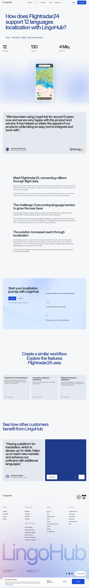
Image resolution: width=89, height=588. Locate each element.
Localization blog (73, 511)
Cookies (49, 529)
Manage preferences (50, 581)
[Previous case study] (75, 477)
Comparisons (72, 516)
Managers (27, 511)
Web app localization (30, 530)
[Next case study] (82, 477)
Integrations (5, 514)
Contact (49, 526)
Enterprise (27, 519)
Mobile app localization (30, 532)
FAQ (70, 524)
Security (5, 519)
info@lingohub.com (31, 571)
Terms (48, 519)
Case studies (72, 514)
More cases (52, 477)
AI (37, 2)
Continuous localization (30, 540)
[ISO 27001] (84, 497)
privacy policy (9, 584)
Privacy (48, 521)
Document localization (30, 537)
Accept (78, 581)
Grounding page (50, 531)
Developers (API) (73, 521)
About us (49, 511)
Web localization (29, 527)
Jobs (48, 514)
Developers (27, 514)
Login (73, 2)
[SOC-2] (78, 497)
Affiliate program (51, 516)
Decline (65, 581)
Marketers (27, 516)
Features (5, 511)
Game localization (29, 535)
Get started (82, 2)
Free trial (12, 298)
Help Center (71, 519)
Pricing (50, 2)
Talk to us (20, 298)
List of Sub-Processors (52, 524)
